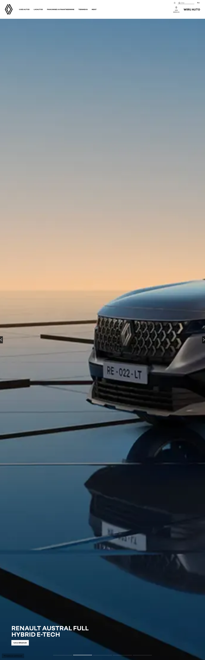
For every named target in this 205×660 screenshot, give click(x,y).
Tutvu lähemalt (20, 642)
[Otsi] (179, 2)
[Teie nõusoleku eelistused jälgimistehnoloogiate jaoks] (13, 656)
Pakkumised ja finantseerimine (60, 9)
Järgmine (203, 339)
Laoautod (38, 9)
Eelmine (1, 339)
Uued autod (24, 9)
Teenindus (83, 9)
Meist (94, 9)
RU (198, 3)
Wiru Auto (192, 9)
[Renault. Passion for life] (9, 9)
